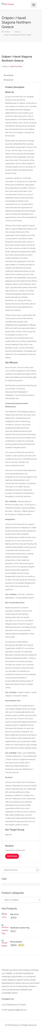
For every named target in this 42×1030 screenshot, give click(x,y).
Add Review (12, 856)
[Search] (37, 870)
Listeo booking (16, 66)
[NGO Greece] (8, 4)
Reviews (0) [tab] (8, 80)
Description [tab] (8, 75)
